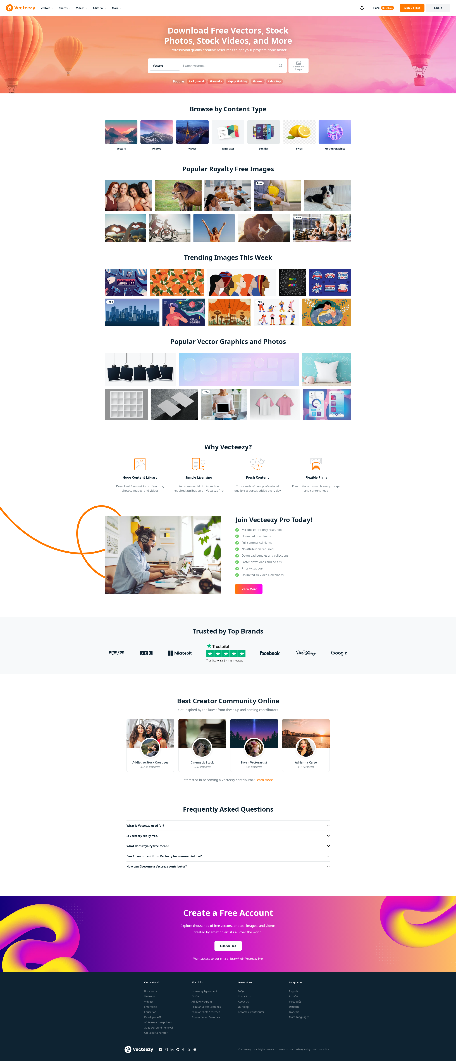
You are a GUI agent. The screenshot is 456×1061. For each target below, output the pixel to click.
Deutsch (294, 1006)
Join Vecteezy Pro (251, 959)
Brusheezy (150, 991)
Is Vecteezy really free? (142, 836)
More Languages (299, 1017)
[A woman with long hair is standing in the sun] (214, 228)
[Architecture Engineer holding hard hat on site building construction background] (277, 195)
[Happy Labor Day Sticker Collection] (330, 282)
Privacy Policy (303, 1049)
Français (294, 1012)
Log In (438, 8)
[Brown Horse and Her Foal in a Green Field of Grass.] (178, 195)
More (115, 8)
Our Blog (243, 1006)
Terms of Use (286, 1049)
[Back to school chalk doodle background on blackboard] (292, 282)
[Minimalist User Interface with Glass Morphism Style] (327, 404)
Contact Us (244, 996)
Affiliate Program (202, 1001)
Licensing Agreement (204, 991)
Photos (63, 8)
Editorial (98, 8)
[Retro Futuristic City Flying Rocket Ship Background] (229, 312)
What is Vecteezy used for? (145, 826)
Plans (376, 8)
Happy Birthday (237, 81)
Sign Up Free (228, 945)
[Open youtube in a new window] (195, 1049)
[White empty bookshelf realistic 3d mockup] (126, 404)
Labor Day (274, 81)
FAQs (241, 991)
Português (295, 1001)
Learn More (249, 589)
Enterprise (150, 1006)
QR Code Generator (156, 1032)
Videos (80, 8)
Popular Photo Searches (206, 1012)
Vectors (45, 8)
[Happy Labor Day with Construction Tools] (126, 282)
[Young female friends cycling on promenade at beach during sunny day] (169, 228)
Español (294, 996)
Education (150, 1012)
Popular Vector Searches (206, 1006)
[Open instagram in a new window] (166, 1049)
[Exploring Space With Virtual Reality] (183, 312)
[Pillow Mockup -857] (326, 369)
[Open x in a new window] (189, 1049)
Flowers (257, 81)
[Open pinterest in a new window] (177, 1049)
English (293, 991)
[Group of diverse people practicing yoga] (322, 228)
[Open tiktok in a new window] (183, 1049)
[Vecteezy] (20, 7)
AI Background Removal (158, 1027)
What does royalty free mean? (147, 846)
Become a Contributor (251, 1012)
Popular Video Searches (206, 1017)
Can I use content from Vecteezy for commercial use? (164, 856)
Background (196, 81)
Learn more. (264, 780)
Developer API (152, 1017)
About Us (243, 1001)
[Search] (280, 65)
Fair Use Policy (321, 1049)
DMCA (195, 996)
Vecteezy (149, 996)
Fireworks (216, 81)
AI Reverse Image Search (159, 1022)
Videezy (148, 1001)
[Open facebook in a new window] (160, 1049)
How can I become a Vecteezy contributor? (156, 866)
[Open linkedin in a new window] (172, 1049)
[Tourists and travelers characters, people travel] (276, 312)
